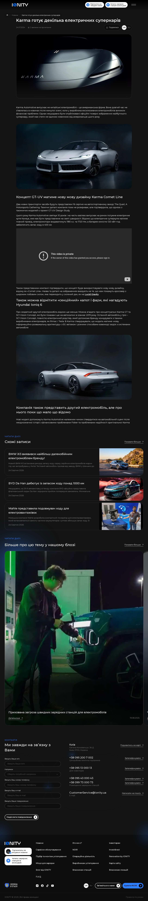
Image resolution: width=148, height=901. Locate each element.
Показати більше (132, 442)
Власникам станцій (81, 870)
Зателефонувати (133, 758)
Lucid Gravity (92, 294)
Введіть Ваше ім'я (12, 759)
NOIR (75, 850)
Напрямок (9, 769)
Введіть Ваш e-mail (13, 790)
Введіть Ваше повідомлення (16, 801)
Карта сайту (115, 863)
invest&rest (114, 850)
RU (129, 27)
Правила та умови (134, 897)
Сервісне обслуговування (48, 850)
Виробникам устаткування (85, 863)
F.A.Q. (38, 877)
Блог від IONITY (43, 870)
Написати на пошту (131, 793)
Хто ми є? (77, 843)
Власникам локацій (118, 870)
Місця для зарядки (45, 863)
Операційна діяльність (83, 856)
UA (124, 27)
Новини (15, 15)
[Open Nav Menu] (133, 5)
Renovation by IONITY (119, 856)
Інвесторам (114, 843)
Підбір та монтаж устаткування (51, 856)
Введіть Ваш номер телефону (17, 780)
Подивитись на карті (130, 745)
